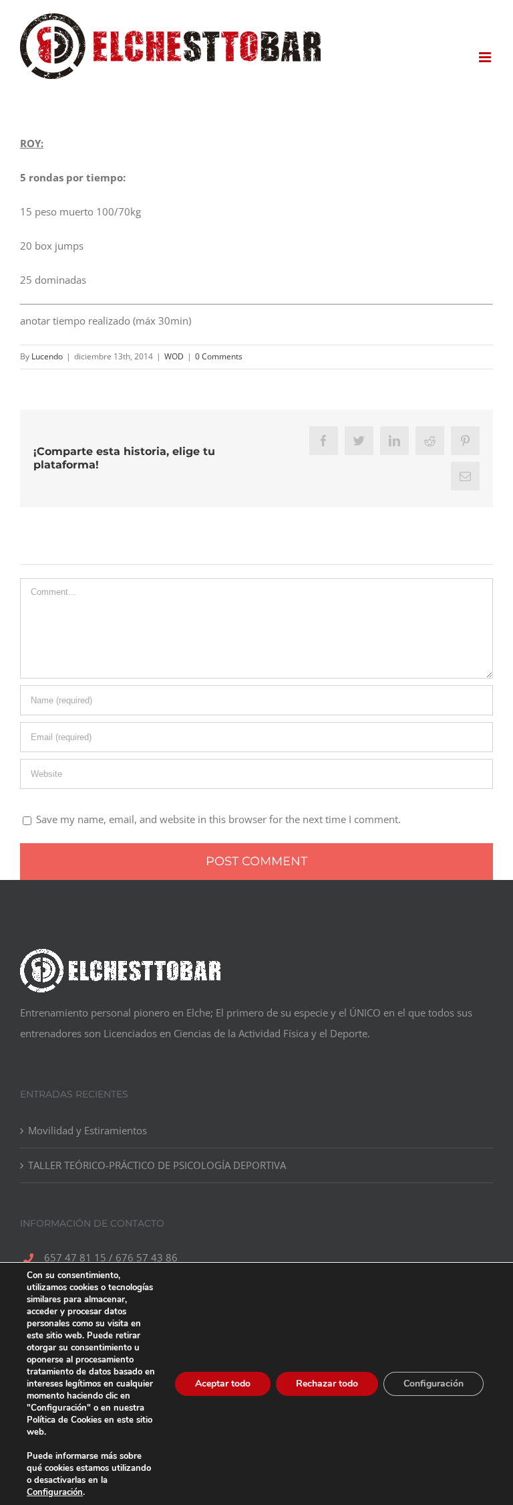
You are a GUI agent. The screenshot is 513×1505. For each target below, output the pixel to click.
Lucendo (47, 356)
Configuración (55, 1492)
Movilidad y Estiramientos (87, 1130)
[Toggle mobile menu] (486, 57)
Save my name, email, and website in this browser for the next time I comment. (218, 819)
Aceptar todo (222, 1383)
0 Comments (218, 356)
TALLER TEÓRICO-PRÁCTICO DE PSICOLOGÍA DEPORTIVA (157, 1165)
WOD (174, 356)
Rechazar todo (327, 1383)
